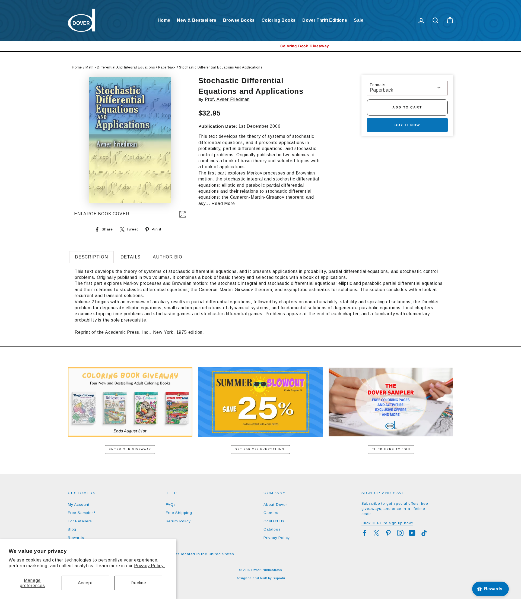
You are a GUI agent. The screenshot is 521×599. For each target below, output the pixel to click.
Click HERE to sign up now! (387, 523)
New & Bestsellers (196, 20)
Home (164, 20)
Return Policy (178, 521)
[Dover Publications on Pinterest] (388, 533)
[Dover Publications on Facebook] (364, 533)
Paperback (167, 67)
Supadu (279, 578)
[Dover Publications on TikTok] (424, 533)
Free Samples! (81, 513)
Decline (138, 583)
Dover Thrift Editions (324, 20)
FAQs (171, 505)
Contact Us (273, 521)
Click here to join (391, 449)
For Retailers (80, 521)
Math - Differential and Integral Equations (120, 67)
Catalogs (271, 529)
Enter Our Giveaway (130, 449)
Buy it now (407, 125)
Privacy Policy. (149, 565)
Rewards (76, 538)
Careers (270, 513)
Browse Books (239, 20)
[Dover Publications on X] (376, 533)
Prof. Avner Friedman (227, 99)
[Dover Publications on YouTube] (412, 533)
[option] (260, 46)
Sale (358, 20)
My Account (79, 505)
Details (130, 257)
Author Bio (167, 257)
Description (91, 257)
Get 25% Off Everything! (260, 449)
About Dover (275, 505)
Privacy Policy (276, 538)
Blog (72, 529)
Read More (223, 203)
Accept (85, 583)
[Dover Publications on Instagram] (400, 533)
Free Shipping (179, 513)
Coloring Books (279, 20)
